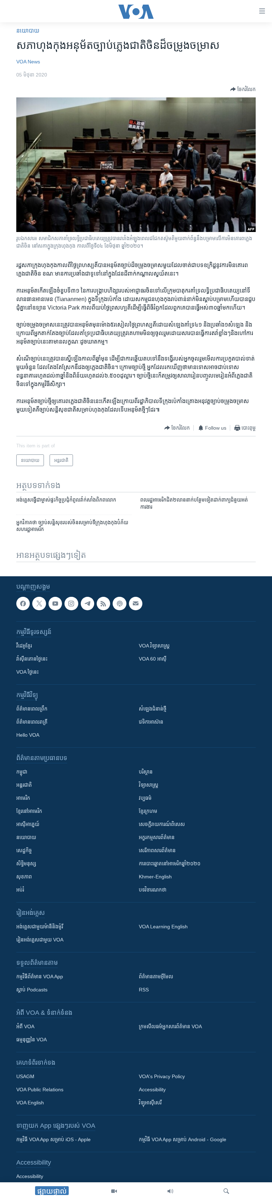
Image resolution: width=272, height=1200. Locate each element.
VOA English (30, 1102)
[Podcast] (119, 603)
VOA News (28, 61)
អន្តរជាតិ (24, 785)
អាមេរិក (23, 798)
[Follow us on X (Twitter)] (39, 603)
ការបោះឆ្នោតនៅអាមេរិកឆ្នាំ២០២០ (169, 863)
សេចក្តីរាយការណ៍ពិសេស (162, 824)
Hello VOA (27, 735)
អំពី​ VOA (25, 1026)
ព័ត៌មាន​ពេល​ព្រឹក (31, 709)
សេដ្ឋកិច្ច (24, 850)
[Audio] (170, 1191)
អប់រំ (20, 890)
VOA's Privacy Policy (162, 1076)
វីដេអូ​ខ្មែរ (24, 646)
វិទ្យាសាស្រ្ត (148, 785)
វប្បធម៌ (145, 798)
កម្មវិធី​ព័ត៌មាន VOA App (39, 976)
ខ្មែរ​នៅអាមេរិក (29, 811)
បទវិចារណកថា (152, 890)
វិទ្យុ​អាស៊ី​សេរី (150, 1102)
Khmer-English (155, 876)
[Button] (243, 89)
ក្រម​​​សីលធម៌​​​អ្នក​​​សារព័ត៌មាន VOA (170, 1026)
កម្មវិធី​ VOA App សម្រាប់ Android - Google (182, 1139)
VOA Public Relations (39, 1089)
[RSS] (103, 603)
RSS (144, 989)
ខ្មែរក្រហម (148, 811)
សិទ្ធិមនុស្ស (26, 863)
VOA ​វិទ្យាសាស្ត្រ (154, 646)
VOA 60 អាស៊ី (152, 659)
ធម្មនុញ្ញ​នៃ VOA (31, 1039)
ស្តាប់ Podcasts (31, 989)
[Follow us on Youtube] (55, 603)
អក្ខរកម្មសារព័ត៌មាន (157, 837)
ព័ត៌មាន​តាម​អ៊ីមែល (156, 976)
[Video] (114, 1191)
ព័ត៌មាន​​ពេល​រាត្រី (31, 722)
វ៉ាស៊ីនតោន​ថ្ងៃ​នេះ (31, 659)
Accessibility (152, 1089)
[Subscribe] (135, 603)
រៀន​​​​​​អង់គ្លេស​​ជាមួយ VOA (39, 940)
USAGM (25, 1076)
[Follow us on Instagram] (71, 603)
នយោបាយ (27, 31)
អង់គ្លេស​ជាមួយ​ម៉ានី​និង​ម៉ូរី (39, 926)
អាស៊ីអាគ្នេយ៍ (27, 824)
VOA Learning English (163, 926)
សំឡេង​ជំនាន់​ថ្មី (152, 709)
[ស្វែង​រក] (226, 1191)
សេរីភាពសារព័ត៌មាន (157, 850)
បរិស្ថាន (146, 772)
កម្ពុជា (21, 772)
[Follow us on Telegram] (87, 603)
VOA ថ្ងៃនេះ (27, 672)
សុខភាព (24, 876)
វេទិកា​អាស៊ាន (151, 722)
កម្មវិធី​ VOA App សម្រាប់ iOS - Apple (53, 1139)
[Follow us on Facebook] (23, 603)
